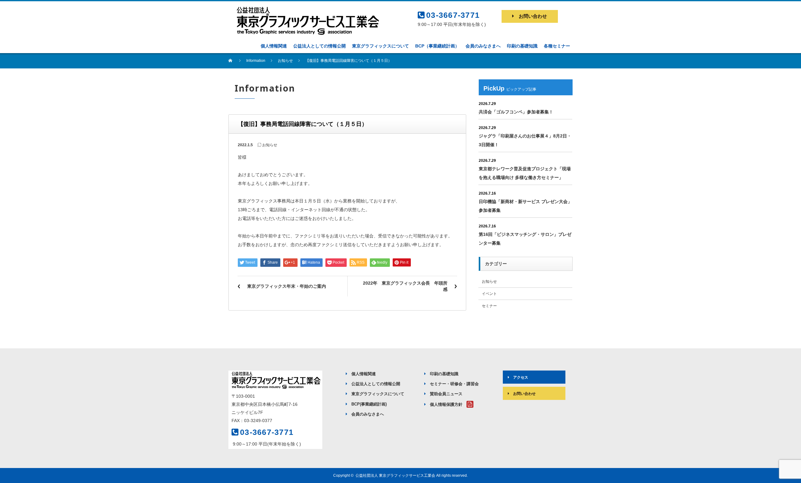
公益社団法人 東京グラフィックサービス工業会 (395, 475)
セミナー (489, 306)
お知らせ (269, 145)
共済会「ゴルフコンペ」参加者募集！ (516, 111)
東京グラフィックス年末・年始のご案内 (286, 286)
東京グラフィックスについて (377, 393)
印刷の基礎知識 (444, 373)
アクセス (520, 377)
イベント (489, 293)
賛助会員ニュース (446, 393)
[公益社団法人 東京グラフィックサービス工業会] (307, 8)
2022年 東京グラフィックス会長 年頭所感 (405, 286)
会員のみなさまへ (367, 414)
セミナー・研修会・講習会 (454, 383)
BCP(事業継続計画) (369, 404)
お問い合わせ (533, 16)
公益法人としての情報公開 (375, 383)
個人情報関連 (363, 373)
